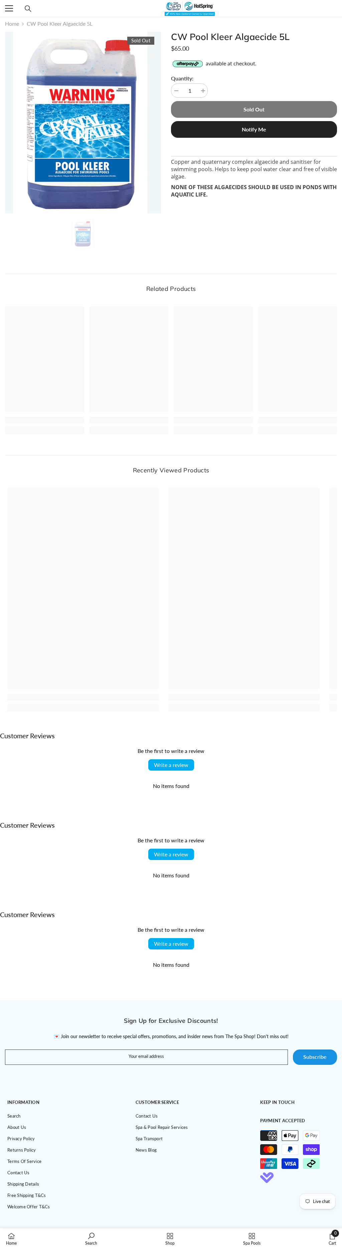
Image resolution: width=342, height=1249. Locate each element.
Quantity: (182, 78)
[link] (44, 420)
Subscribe (315, 1057)
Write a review (171, 765)
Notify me (254, 129)
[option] (83, 123)
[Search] (28, 9)
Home (12, 23)
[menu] (9, 8)
